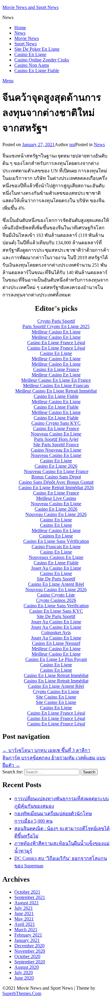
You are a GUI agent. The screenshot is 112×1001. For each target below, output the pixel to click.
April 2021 (24, 924)
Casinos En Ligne (56, 535)
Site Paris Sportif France (56, 444)
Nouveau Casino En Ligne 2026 (56, 514)
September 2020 (29, 961)
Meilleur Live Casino (56, 498)
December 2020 (29, 945)
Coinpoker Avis (56, 632)
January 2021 (27, 940)
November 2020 (29, 951)
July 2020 (23, 972)
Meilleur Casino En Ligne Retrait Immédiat (56, 390)
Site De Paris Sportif (56, 578)
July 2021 (23, 908)
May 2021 (24, 918)
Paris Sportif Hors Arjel (56, 439)
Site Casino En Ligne (56, 696)
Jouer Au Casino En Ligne (56, 568)
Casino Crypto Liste (56, 594)
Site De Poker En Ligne (36, 49)
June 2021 (24, 913)
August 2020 (26, 967)
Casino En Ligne (30, 54)
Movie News (26, 38)
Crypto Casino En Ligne (56, 691)
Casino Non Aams (31, 65)
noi (72, 144)
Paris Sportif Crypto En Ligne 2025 (56, 326)
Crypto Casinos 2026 (56, 600)
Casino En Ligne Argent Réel (56, 584)
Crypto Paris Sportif (56, 321)
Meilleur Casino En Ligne (56, 331)
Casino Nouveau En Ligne (56, 449)
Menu (7, 80)
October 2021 (27, 892)
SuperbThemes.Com (21, 993)
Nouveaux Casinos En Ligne (56, 557)
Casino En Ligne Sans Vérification (56, 541)
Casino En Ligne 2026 (56, 466)
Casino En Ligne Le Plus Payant (56, 659)
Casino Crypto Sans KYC (56, 423)
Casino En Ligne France (56, 369)
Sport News (25, 43)
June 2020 (24, 977)
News (19, 32)
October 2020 (27, 956)
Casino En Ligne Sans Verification (56, 605)
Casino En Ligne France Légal (56, 342)
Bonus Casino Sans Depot (56, 476)
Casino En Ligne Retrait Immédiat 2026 (56, 487)
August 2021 (26, 902)
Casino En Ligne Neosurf (56, 643)
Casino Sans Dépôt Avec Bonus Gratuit (56, 482)
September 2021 (29, 897)
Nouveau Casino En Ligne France (56, 471)
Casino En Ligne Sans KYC (56, 611)
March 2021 (25, 929)
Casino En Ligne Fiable (36, 70)
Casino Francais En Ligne (56, 546)
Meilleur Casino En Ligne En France (56, 380)
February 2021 (28, 934)
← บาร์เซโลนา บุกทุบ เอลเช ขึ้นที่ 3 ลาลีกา (46, 750)
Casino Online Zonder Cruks (41, 59)
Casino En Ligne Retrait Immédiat (56, 675)
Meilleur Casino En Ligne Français (56, 385)
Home (20, 27)
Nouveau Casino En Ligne (56, 433)
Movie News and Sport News (30, 7)
